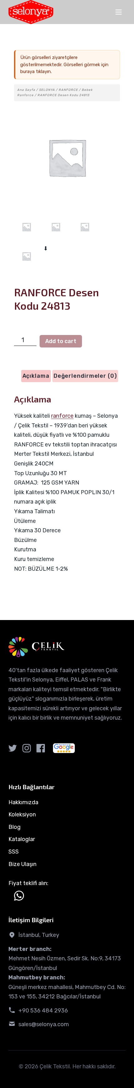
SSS (13, 851)
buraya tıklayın (35, 71)
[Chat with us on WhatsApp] (19, 896)
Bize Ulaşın (22, 864)
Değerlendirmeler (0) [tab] (85, 375)
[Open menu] (119, 12)
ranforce (62, 415)
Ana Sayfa (26, 90)
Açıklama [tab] (36, 375)
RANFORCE (68, 90)
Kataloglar (21, 839)
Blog (14, 827)
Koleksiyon (22, 814)
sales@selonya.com (43, 1024)
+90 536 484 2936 (43, 1010)
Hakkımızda (23, 802)
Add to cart (60, 341)
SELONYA (47, 90)
